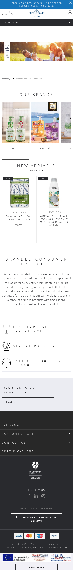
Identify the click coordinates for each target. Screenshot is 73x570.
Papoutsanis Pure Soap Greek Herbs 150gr (19, 218)
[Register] (50, 402)
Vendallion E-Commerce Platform (50, 547)
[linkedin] (36, 496)
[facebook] (29, 496)
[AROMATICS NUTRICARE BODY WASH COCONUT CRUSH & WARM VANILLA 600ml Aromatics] (54, 193)
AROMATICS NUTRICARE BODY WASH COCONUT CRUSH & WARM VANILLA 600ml (53, 219)
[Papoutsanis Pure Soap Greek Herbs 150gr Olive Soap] (19, 193)
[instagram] (43, 496)
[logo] (36, 13)
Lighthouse (11, 547)
